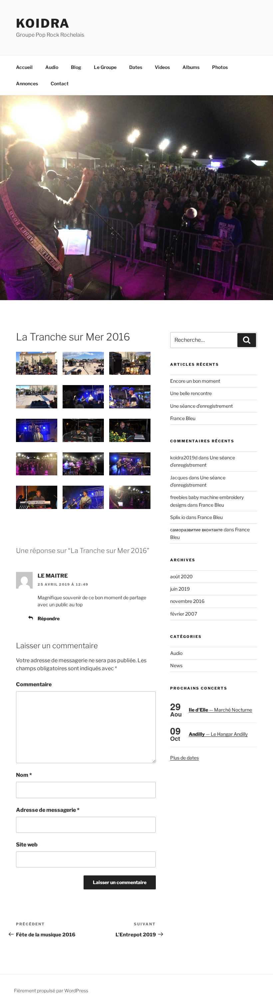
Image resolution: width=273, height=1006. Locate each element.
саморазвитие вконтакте (196, 529)
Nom (24, 775)
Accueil (24, 67)
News (176, 665)
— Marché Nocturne (220, 710)
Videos (162, 67)
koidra (43, 23)
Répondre (49, 618)
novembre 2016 (187, 601)
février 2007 (183, 614)
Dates (135, 67)
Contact (60, 83)
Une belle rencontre (191, 393)
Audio (51, 67)
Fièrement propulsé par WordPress (51, 990)
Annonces (27, 83)
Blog (76, 67)
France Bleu (182, 418)
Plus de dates (184, 757)
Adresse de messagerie (48, 810)
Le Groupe (105, 67)
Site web (27, 844)
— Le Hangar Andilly (218, 734)
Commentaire (34, 684)
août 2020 (181, 576)
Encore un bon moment (195, 381)
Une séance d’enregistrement (201, 406)
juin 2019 (180, 589)
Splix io (177, 517)
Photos (220, 67)
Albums (190, 67)
